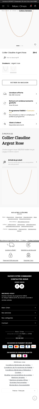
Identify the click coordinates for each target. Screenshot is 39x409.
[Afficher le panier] (35, 6)
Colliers (14, 11)
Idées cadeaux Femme (23, 221)
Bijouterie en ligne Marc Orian (9, 240)
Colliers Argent (21, 224)
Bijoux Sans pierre (28, 217)
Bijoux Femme (10, 217)
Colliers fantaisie (25, 11)
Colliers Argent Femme (27, 226)
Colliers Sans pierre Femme (13, 226)
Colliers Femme (12, 224)
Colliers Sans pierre (31, 224)
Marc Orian (5, 11)
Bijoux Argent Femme (25, 219)
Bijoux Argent (18, 217)
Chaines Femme (12, 229)
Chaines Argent (23, 229)
